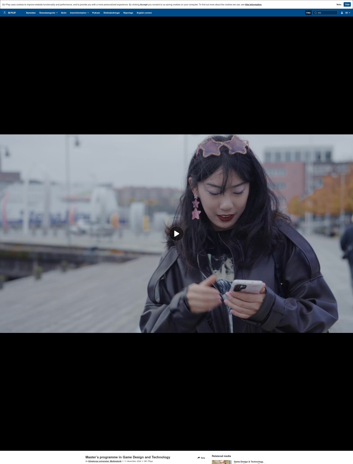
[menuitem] (31, 12)
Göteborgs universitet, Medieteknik (104, 461)
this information (253, 4)
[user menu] (342, 12)
